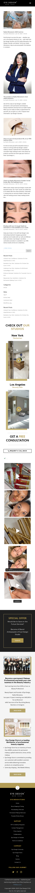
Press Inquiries (17, 831)
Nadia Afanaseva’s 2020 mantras (13, 32)
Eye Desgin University (17, 849)
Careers (17, 859)
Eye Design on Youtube (17, 837)
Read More (17, 710)
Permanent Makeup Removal (17, 812)
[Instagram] (29, 487)
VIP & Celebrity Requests (17, 824)
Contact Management (18, 828)
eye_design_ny (17, 464)
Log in (5, 294)
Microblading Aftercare (17, 809)
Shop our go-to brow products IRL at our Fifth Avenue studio (17, 139)
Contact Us (17, 862)
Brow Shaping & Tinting (17, 806)
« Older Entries (8, 248)
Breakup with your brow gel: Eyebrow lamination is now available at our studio (16, 226)
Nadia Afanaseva (9, 33)
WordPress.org (7, 303)
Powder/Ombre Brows (17, 816)
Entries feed (7, 297)
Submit (17, 640)
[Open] (17, 476)
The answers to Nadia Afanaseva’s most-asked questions (16, 97)
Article (25, 33)
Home (17, 803)
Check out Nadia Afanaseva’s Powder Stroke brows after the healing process (17, 181)
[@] (8, 459)
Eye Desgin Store (17, 852)
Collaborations (18, 834)
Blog (17, 856)
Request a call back (18, 451)
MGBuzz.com (17, 884)
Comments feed (8, 300)
